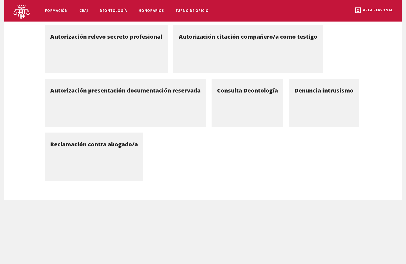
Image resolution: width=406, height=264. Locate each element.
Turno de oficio (192, 10)
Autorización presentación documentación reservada (125, 90)
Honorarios (151, 10)
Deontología (113, 10)
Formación (56, 10)
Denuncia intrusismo (324, 90)
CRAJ (84, 10)
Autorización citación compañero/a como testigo (248, 36)
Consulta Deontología (247, 90)
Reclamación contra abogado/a (94, 144)
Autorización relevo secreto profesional (106, 36)
